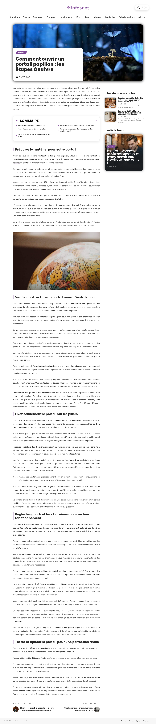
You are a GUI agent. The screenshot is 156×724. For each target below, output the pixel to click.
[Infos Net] (78, 7)
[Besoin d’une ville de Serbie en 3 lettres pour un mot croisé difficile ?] (110, 103)
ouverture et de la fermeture (53, 189)
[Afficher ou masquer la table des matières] (68, 120)
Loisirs (111, 147)
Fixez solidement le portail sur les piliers (32, 129)
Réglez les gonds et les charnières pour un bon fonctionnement (76, 130)
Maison (21, 52)
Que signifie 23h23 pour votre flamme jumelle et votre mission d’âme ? (129, 113)
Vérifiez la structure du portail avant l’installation (77, 125)
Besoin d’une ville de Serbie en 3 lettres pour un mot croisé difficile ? (130, 100)
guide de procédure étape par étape (78, 102)
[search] (138, 7)
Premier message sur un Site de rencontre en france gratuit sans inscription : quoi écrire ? (123, 157)
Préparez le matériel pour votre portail (31, 125)
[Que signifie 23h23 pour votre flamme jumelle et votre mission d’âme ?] (110, 117)
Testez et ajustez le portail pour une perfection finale (34, 135)
